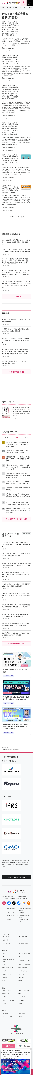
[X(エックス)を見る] (14, 903)
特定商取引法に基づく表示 (24, 916)
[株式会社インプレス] (16, 1030)
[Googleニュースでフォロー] (23, 903)
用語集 (20, 1016)
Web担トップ (5, 747)
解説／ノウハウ (7, 990)
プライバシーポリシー (12, 915)
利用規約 (22, 913)
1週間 (16, 437)
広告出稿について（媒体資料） (25, 909)
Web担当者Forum (8, 3)
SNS (25, 8)
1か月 (26, 437)
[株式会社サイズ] (11, 833)
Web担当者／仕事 (8, 967)
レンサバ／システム (24, 971)
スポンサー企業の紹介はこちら (16, 877)
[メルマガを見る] (4, 903)
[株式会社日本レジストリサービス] (11, 805)
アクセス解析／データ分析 (8, 960)
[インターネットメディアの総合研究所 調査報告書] (24, 1046)
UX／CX (5, 971)
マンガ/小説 (22, 997)
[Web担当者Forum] (16, 892)
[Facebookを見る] (9, 903)
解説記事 (5, 1013)
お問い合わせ (10, 913)
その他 (20, 980)
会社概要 (9, 919)
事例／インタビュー (24, 990)
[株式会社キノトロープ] (11, 819)
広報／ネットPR (7, 974)
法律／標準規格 (23, 967)
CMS (4, 964)
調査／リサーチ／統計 (24, 964)
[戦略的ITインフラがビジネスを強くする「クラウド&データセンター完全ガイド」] (8, 1041)
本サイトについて (11, 908)
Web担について (7, 943)
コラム (4, 997)
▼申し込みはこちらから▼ (9, 1058)
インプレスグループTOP (24, 920)
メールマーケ (22, 977)
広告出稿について (23, 943)
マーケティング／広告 (12, 8)
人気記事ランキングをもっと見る (17, 519)
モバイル (5, 977)
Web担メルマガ (23, 937)
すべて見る (18, 296)
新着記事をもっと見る (17, 372)
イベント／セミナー (24, 1000)
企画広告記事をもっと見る (18, 644)
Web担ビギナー (7, 937)
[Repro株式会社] (11, 784)
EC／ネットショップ (24, 974)
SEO (3, 8)
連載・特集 (5, 940)
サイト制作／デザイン (24, 960)
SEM (4, 980)
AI (20, 8)
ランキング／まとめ (8, 1003)
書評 (20, 993)
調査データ (6, 993)
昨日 (6, 437)
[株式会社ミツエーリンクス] (11, 769)
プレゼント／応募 (7, 1016)
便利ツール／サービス (8, 1000)
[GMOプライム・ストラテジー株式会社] (11, 848)
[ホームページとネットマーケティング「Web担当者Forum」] (8, 1046)
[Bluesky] (18, 903)
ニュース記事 (22, 1013)
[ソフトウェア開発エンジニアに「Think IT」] (24, 1041)
